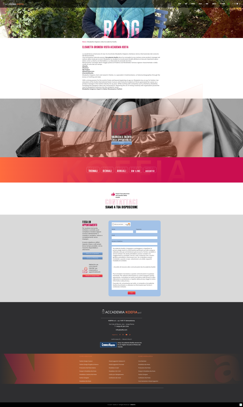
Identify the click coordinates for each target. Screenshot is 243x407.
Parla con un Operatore (92, 253)
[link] (112, 57)
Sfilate (200, 3)
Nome (113, 229)
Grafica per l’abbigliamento (116, 374)
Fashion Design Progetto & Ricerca (88, 364)
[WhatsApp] (229, 4)
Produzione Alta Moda (144, 368)
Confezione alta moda (115, 378)
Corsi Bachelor (142, 361)
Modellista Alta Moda (85, 381)
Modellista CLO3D (114, 368)
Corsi (186, 3)
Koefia (179, 3)
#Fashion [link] (85, 68)
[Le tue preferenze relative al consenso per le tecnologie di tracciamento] (241, 405)
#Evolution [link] (86, 69)
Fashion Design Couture (86, 361)
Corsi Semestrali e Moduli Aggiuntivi (148, 381)
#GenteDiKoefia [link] (87, 73)
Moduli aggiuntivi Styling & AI (117, 361)
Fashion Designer (84, 378)
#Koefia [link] (85, 66)
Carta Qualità (115, 339)
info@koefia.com (121, 330)
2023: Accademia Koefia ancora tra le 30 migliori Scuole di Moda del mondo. (130, 345)
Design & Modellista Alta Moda (87, 371)
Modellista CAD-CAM (115, 371)
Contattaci (121, 143)
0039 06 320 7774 (122, 326)
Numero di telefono (117, 241)
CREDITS (132, 404)
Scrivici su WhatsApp (92, 258)
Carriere (193, 3)
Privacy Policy (127, 339)
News (207, 3)
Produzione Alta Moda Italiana (87, 368)
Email (113, 235)
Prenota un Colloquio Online (92, 275)
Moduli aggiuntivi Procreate (116, 364)
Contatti (214, 3)
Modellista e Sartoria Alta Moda (88, 374)
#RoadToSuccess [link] (88, 71)
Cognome (138, 229)
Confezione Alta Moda (144, 378)
